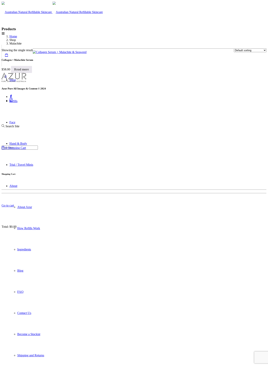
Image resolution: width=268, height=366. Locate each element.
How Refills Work (28, 228)
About (13, 186)
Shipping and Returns (30, 355)
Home (13, 36)
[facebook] (11, 96)
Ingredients (24, 249)
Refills (13, 101)
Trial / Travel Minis (21, 164)
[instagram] (11, 100)
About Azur (24, 207)
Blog (20, 270)
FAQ (20, 291)
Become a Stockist (28, 334)
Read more (21, 69)
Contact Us (24, 313)
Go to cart (8, 205)
